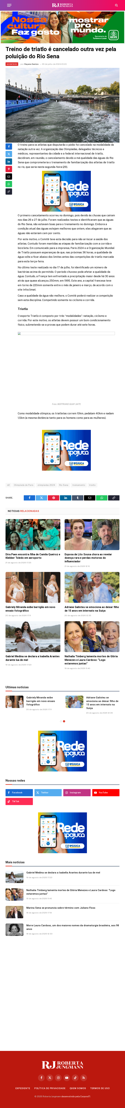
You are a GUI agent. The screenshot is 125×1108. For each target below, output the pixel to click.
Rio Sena (63, 485)
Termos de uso (100, 1088)
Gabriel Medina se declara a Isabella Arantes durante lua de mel (33, 658)
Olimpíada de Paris (24, 485)
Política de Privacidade (50, 1088)
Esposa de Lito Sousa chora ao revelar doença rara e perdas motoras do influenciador (88, 558)
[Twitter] (9, 154)
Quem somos (78, 1088)
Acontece (12, 64)
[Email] (9, 176)
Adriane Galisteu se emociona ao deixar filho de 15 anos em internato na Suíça (92, 609)
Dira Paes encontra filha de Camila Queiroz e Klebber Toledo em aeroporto (33, 556)
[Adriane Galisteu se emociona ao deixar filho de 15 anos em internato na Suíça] (92, 587)
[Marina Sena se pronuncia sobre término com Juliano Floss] (14, 912)
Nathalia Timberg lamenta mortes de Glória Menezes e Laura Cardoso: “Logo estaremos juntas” (91, 660)
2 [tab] (64, 721)
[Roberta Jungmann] (62, 5)
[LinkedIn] (9, 161)
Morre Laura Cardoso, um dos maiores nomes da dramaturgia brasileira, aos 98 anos (72, 927)
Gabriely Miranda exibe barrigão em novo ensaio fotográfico (30, 609)
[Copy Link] (9, 191)
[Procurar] (116, 5)
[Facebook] (9, 146)
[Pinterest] (9, 169)
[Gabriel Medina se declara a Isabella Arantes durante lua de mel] (33, 636)
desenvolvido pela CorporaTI (75, 1096)
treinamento (78, 485)
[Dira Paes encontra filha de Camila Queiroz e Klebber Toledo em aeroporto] (33, 534)
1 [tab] (60, 721)
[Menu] (9, 5)
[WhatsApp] (9, 184)
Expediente (22, 1088)
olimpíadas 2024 (46, 485)
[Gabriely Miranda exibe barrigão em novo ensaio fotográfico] (33, 587)
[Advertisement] (62, 992)
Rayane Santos (31, 64)
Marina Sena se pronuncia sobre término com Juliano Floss (60, 907)
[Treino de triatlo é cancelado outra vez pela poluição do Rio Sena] (62, 105)
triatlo (92, 485)
